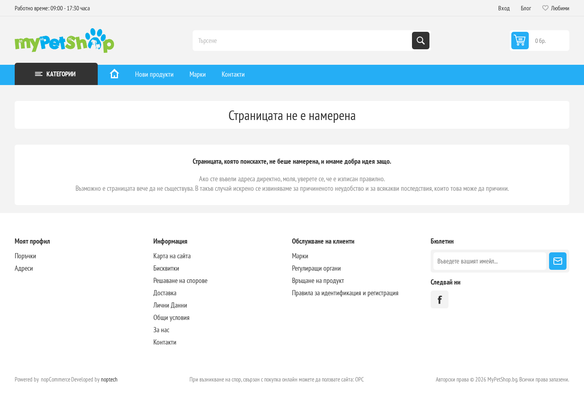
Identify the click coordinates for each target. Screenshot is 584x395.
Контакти (233, 74)
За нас (161, 329)
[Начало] (114, 75)
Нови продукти (154, 74)
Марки (198, 74)
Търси (420, 40)
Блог (526, 8)
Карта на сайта (172, 255)
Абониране (558, 261)
